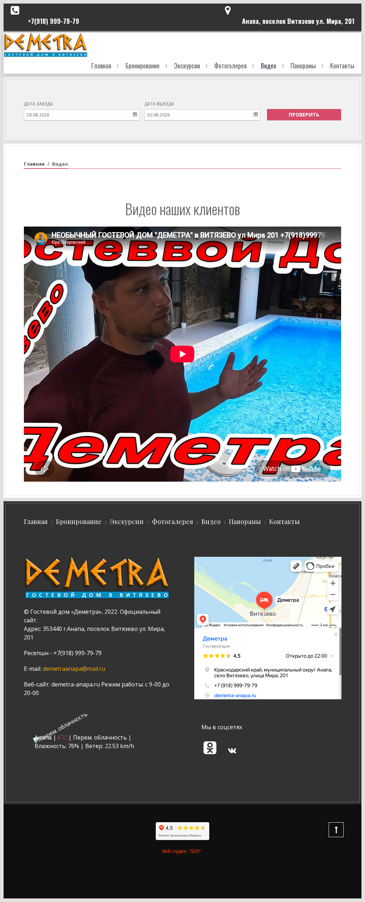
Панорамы (303, 65)
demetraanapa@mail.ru (74, 669)
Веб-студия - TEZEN (182, 851)
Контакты (342, 65)
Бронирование (142, 65)
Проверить (304, 114)
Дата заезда (38, 104)
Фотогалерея (230, 65)
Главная (101, 65)
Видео (268, 65)
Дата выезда (159, 104)
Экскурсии (187, 65)
